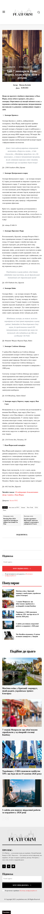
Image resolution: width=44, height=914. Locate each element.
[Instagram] (8, 866)
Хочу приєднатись (21, 885)
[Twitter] (19, 543)
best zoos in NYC (14, 507)
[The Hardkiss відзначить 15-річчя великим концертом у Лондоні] (8, 635)
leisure (23, 507)
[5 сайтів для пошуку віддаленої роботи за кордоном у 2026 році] (8, 625)
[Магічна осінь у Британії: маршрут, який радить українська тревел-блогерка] (8, 593)
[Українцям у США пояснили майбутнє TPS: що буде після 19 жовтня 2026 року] (8, 614)
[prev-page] (3, 818)
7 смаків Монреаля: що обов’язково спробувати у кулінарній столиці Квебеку (26, 604)
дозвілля (10, 67)
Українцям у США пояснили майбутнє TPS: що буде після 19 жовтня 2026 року (27, 614)
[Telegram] (13, 866)
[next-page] (7, 818)
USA (36, 507)
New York (30, 507)
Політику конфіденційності (28, 890)
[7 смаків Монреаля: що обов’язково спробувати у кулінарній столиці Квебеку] (8, 604)
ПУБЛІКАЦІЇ (24, 67)
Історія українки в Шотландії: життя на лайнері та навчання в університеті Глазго (31, 521)
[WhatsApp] (30, 543)
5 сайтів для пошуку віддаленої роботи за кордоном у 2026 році (21, 811)
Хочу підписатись (20, 568)
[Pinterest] (24, 543)
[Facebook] (14, 543)
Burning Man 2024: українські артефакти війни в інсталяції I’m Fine (10, 521)
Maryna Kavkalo (25, 85)
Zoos (4, 510)
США (36, 67)
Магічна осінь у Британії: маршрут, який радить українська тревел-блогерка (28, 593)
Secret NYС (14, 500)
